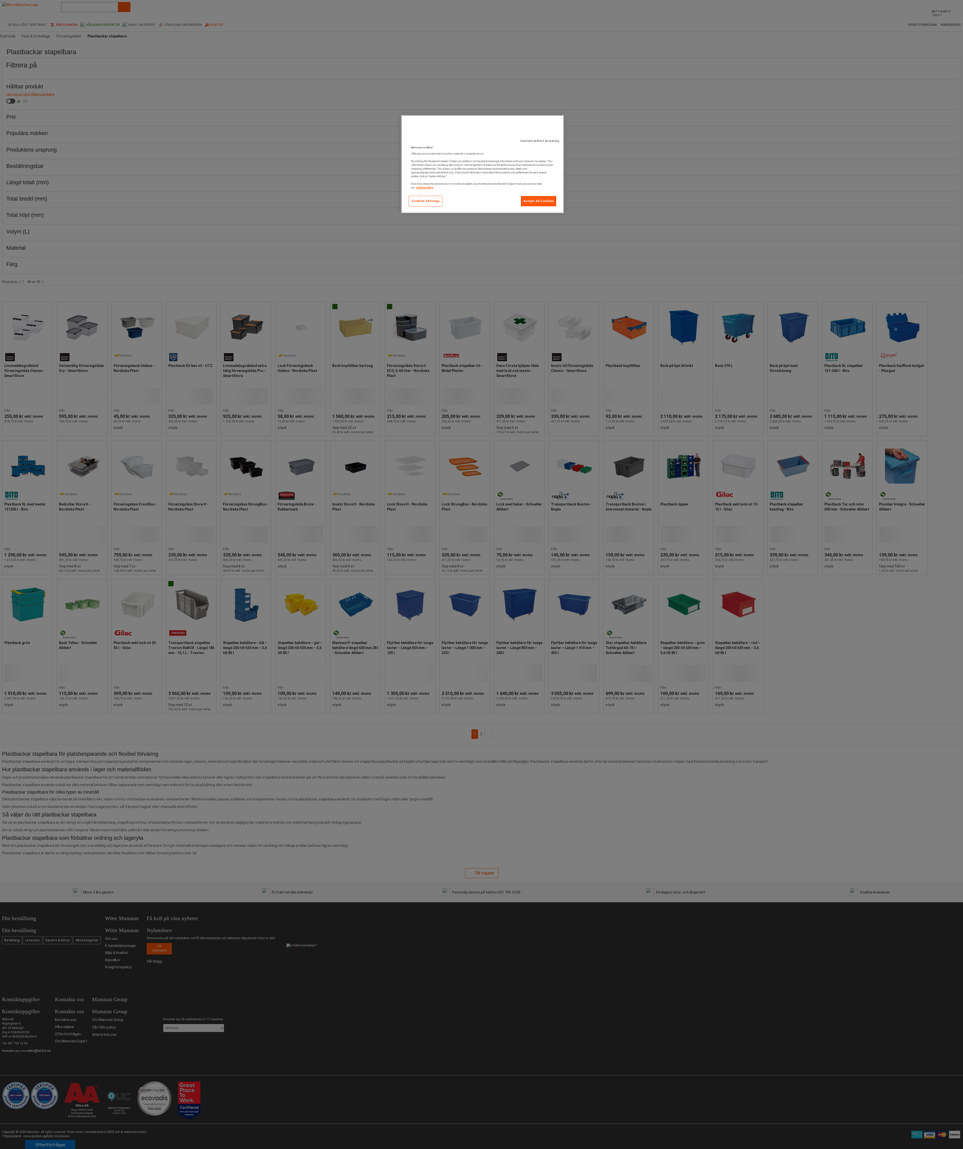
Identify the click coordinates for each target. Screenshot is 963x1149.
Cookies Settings (426, 201)
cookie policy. (425, 187)
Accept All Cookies (538, 201)
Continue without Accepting (539, 141)
